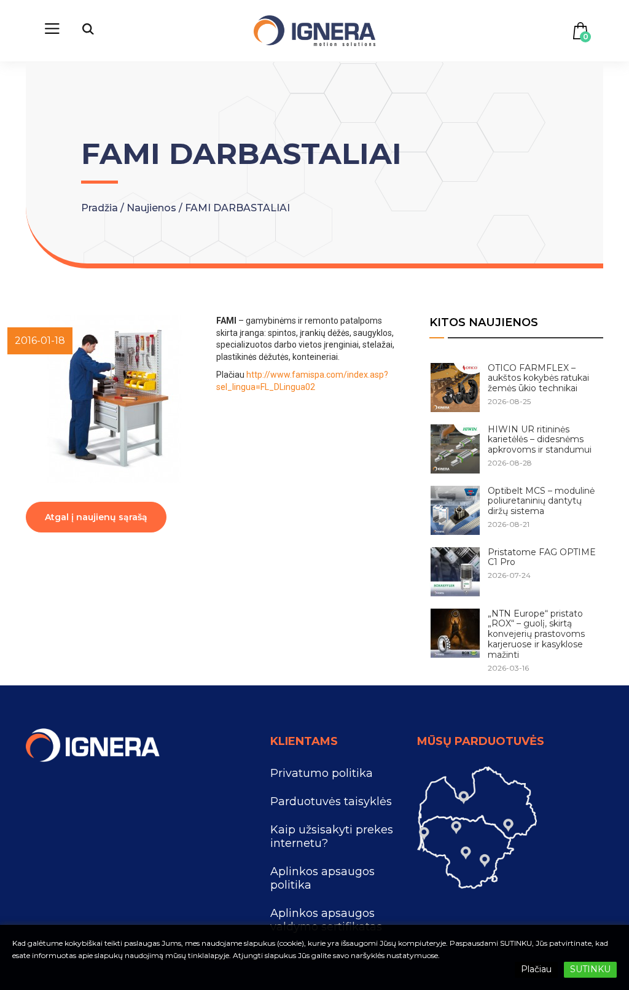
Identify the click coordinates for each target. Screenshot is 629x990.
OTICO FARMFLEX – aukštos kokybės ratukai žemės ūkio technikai (538, 378)
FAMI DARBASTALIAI (237, 208)
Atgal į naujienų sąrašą (96, 517)
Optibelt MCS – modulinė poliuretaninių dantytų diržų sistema (541, 501)
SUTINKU (590, 969)
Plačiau (536, 969)
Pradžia (100, 208)
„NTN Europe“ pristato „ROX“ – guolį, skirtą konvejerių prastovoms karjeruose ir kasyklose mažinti (536, 634)
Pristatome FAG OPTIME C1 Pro (542, 557)
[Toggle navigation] (52, 31)
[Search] (88, 31)
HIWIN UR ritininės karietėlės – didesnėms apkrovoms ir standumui (540, 439)
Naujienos (153, 208)
